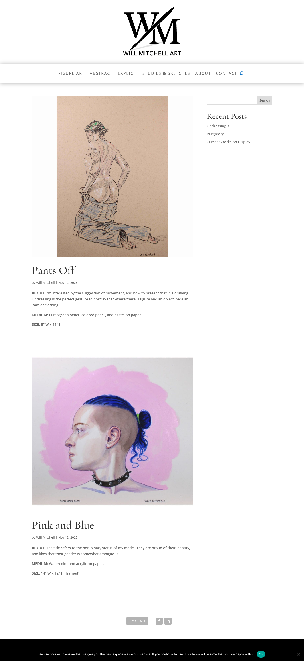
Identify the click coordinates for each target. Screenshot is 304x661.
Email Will (137, 621)
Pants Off (53, 270)
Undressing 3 (218, 126)
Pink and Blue (63, 525)
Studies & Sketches (166, 74)
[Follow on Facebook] (159, 621)
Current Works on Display (228, 141)
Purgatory (215, 133)
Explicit (128, 74)
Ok (261, 654)
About (203, 74)
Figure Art (71, 74)
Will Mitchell (45, 282)
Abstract (101, 74)
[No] (298, 654)
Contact (226, 74)
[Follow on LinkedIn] (168, 621)
